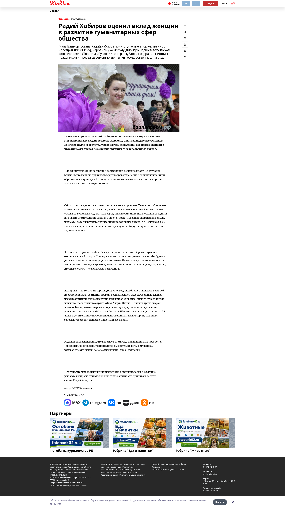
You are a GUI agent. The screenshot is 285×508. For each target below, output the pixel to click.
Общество (64, 19)
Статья (54, 10)
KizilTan (59, 3)
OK (196, 3)
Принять (220, 502)
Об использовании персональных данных (68, 485)
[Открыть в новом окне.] (72, 402)
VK (186, 3)
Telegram (210, 3)
